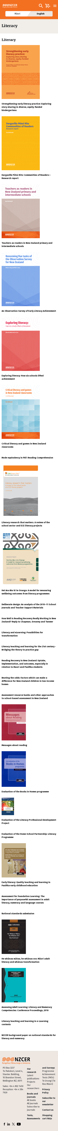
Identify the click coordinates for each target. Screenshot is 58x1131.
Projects (31, 1082)
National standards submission (18, 913)
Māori (17, 13)
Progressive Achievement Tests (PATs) (48, 1074)
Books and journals (32, 1095)
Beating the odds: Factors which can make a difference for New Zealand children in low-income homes (28, 681)
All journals (32, 1103)
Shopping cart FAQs (47, 1117)
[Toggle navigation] (55, 6)
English (41, 13)
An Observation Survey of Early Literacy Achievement (29, 311)
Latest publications (33, 1077)
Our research (31, 1070)
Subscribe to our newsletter (48, 1101)
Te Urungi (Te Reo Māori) (48, 1082)
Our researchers (33, 1087)
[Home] (11, 5)
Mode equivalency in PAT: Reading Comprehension (27, 457)
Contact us (47, 1110)
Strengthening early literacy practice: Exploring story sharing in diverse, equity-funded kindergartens (26, 107)
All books (31, 1100)
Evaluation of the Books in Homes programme (25, 791)
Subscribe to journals (33, 1108)
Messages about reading (14, 745)
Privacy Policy (46, 1091)
